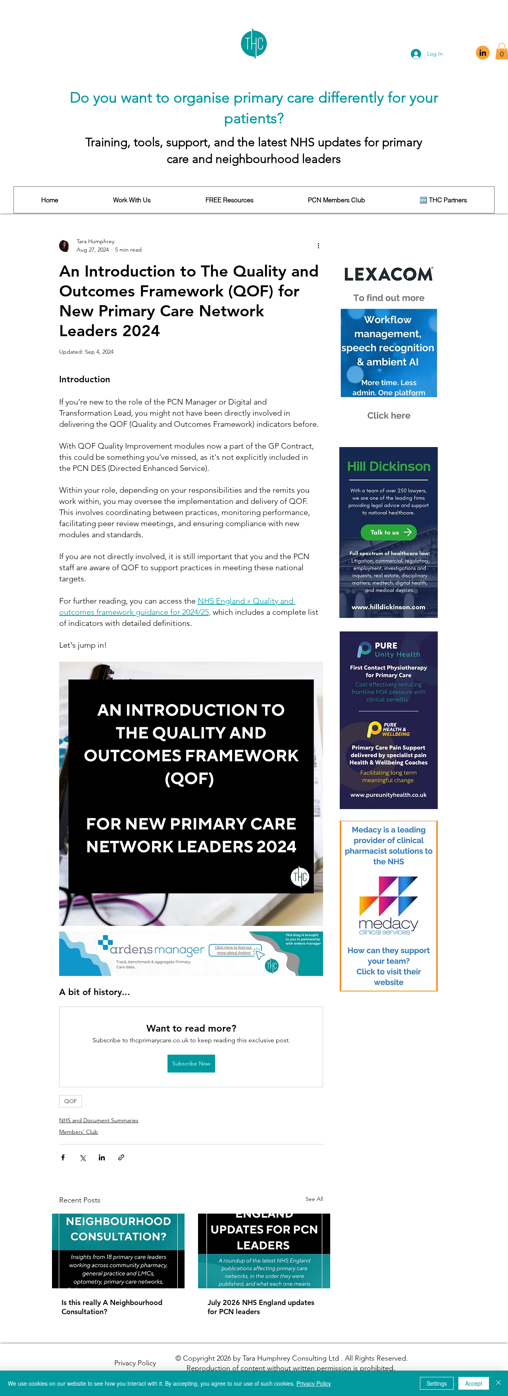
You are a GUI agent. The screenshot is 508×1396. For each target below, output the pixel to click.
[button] (131, 200)
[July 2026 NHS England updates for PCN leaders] (264, 1251)
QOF (70, 1101)
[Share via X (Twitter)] (82, 1157)
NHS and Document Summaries (99, 1120)
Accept (473, 1383)
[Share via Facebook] (63, 1157)
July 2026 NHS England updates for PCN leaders (261, 1307)
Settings (437, 1383)
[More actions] (318, 245)
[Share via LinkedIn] (102, 1157)
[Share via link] (121, 1157)
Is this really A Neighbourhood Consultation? (112, 1307)
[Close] (498, 1383)
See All (314, 1198)
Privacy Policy (313, 1383)
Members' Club (78, 1131)
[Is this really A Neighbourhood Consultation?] (118, 1251)
